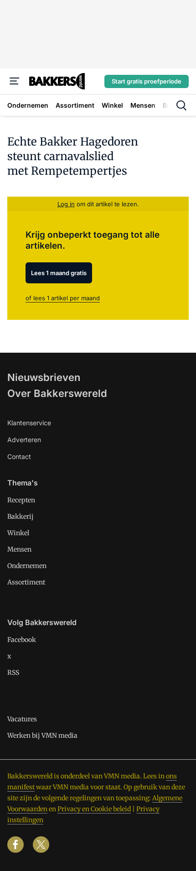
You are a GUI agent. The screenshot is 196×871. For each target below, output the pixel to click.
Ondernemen (26, 566)
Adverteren (24, 439)
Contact (19, 456)
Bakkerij (20, 516)
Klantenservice (29, 423)
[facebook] (15, 844)
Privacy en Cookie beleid (94, 809)
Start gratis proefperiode (146, 81)
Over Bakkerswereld (57, 393)
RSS (13, 672)
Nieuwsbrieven (43, 377)
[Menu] (14, 81)
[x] (41, 844)
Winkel (18, 533)
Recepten (21, 500)
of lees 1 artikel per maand (63, 298)
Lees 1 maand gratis (59, 272)
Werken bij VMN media (42, 735)
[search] (181, 105)
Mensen (19, 549)
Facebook (21, 640)
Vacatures (22, 719)
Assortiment (26, 582)
